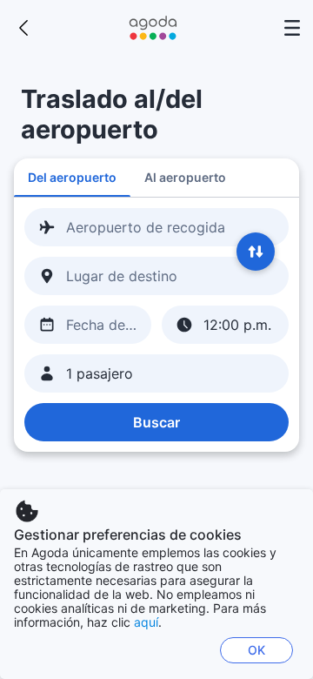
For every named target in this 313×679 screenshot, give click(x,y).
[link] (24, 28)
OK (256, 649)
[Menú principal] (292, 28)
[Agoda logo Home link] (153, 28)
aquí (146, 622)
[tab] (72, 177)
